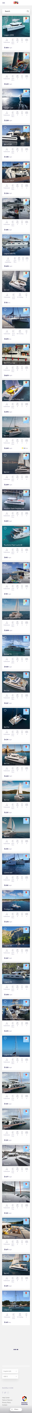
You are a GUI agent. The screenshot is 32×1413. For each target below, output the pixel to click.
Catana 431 (8, 873)
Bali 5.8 (6, 691)
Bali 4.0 (6, 290)
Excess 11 (7, 1091)
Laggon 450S (9, 35)
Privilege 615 (8, 909)
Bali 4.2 (6, 472)
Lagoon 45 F (8, 217)
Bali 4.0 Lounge (9, 363)
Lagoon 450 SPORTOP (12, 618)
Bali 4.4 (6, 836)
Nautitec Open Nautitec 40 (14, 508)
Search (7, 11)
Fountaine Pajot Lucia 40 (13, 545)
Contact (4, 1405)
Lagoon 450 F (9, 181)
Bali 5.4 (6, 727)
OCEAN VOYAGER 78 (12, 71)
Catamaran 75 (9, 326)
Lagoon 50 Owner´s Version (14, 1018)
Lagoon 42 (8, 1310)
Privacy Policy (6, 1402)
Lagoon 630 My (9, 253)
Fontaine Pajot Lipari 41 (12, 581)
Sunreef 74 (7, 654)
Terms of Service (7, 1400)
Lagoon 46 (8, 946)
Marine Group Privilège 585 (14, 399)
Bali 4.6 (6, 763)
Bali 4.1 (6, 436)
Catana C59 (8, 108)
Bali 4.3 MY (8, 144)
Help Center (6, 1397)
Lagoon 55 (8, 982)
